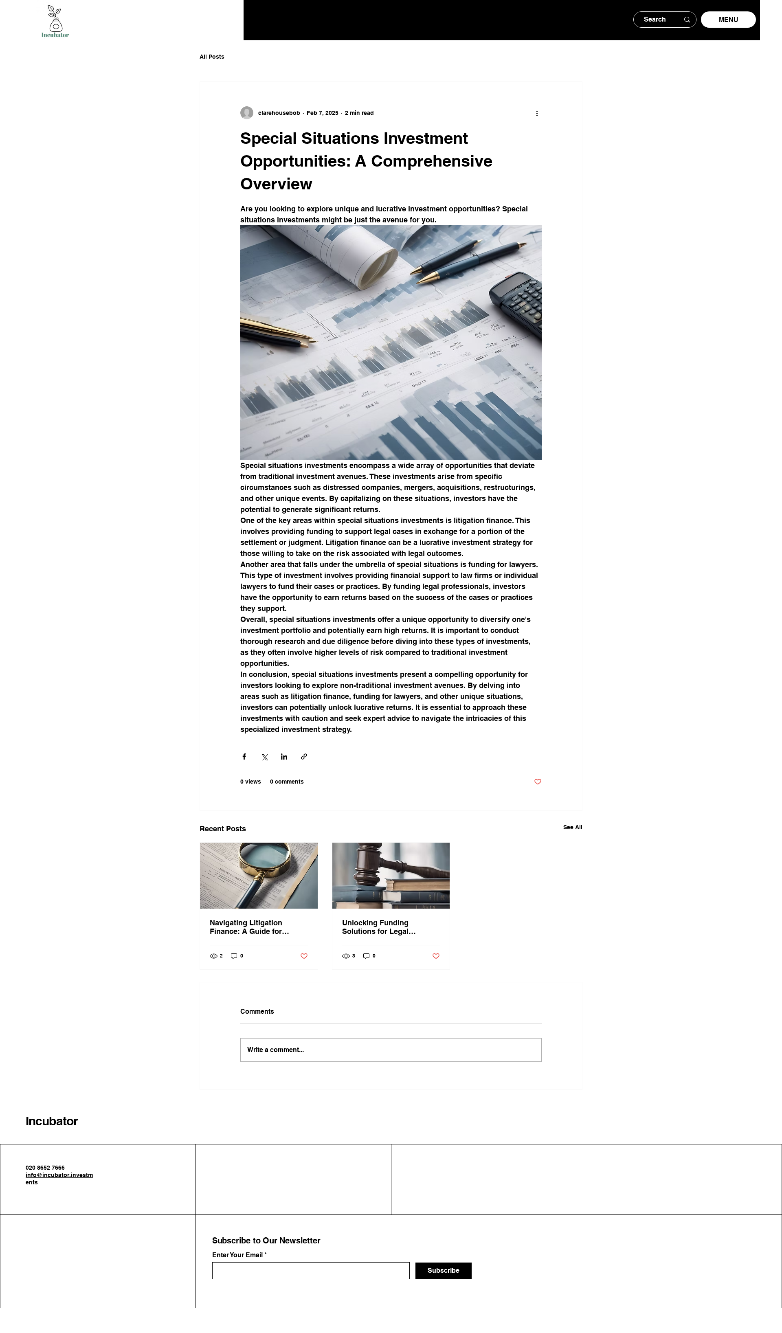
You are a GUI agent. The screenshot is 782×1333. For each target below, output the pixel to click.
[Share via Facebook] (244, 756)
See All (572, 827)
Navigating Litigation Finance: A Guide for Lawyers (246, 927)
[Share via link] (304, 756)
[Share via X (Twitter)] (264, 756)
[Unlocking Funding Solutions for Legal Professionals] (391, 876)
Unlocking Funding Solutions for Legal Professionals (375, 927)
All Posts (212, 56)
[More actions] (537, 113)
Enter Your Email (237, 1255)
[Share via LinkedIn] (284, 756)
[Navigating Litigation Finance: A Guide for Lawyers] (259, 876)
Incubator (52, 1120)
